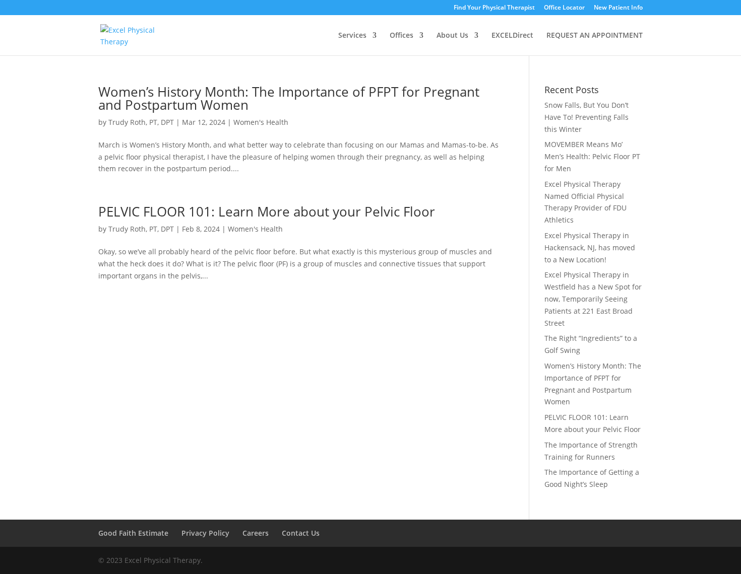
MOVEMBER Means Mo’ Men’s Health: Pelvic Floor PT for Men (592, 156)
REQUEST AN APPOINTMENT (594, 36)
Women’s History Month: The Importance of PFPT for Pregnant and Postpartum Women (288, 98)
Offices (401, 36)
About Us (452, 36)
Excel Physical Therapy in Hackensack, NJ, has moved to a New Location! (589, 247)
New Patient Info (618, 8)
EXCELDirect (512, 36)
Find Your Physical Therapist (494, 8)
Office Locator (564, 8)
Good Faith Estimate (133, 533)
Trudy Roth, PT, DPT (141, 122)
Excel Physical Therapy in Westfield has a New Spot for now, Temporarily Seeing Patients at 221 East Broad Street (593, 298)
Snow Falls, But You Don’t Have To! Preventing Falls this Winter (586, 117)
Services (352, 36)
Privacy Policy (205, 533)
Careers (255, 533)
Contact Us (301, 533)
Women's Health (260, 122)
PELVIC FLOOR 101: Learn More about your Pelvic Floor (266, 211)
